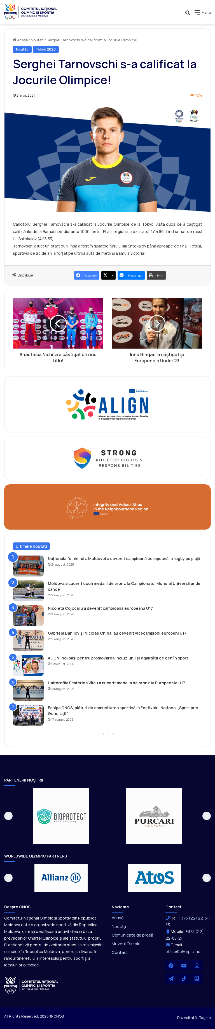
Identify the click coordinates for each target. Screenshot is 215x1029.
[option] (61, 816)
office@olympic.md (182, 951)
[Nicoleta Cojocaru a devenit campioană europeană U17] (28, 615)
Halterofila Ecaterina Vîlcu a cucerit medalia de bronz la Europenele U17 (116, 682)
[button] (8, 816)
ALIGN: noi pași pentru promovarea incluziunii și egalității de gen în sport (118, 658)
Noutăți (37, 39)
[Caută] (187, 14)
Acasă (22, 39)
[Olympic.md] (30, 12)
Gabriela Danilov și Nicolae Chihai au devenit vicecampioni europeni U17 (117, 633)
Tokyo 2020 (46, 49)
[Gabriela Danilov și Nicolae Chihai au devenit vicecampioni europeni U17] (28, 640)
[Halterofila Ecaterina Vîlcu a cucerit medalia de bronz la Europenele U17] (28, 690)
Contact (120, 952)
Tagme (205, 1017)
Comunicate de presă (132, 935)
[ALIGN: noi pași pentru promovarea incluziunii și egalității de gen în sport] (28, 665)
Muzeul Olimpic (126, 943)
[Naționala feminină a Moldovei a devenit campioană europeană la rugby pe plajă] (28, 566)
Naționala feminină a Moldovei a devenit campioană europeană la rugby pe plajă (124, 558)
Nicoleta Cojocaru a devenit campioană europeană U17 (100, 608)
